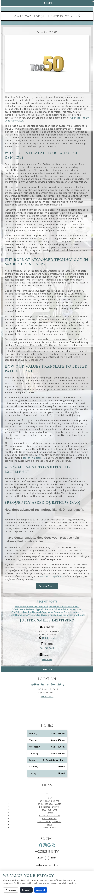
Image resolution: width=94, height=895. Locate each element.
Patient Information (49, 816)
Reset (53, 858)
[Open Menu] (47, 793)
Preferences (11, 890)
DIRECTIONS (48, 637)
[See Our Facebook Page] (40, 845)
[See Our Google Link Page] (49, 845)
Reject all (26, 890)
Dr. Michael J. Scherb (49, 801)
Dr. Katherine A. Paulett (49, 804)
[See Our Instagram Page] (45, 845)
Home (49, 2)
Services (49, 813)
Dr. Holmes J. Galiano (49, 807)
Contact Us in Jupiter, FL (49, 821)
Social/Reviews (49, 819)
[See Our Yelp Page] (53, 845)
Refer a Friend (49, 827)
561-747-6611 (47, 648)
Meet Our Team (49, 810)
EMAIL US (47, 659)
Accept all (40, 890)
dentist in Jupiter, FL (33, 457)
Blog (49, 824)
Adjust (40, 858)
